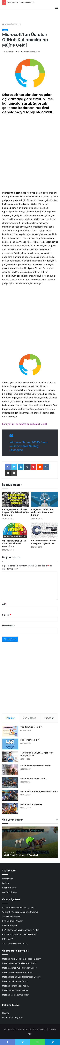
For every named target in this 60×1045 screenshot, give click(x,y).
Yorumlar (49, 717)
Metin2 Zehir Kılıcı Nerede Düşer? (17, 972)
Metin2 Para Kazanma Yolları (15, 995)
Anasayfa (8, 24)
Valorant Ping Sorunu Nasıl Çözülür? (19, 907)
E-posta (6, 615)
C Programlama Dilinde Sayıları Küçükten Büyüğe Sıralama (15, 512)
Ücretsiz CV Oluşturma (12, 1017)
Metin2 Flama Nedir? (31, 804)
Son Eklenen (29, 717)
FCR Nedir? (7, 939)
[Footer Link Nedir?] (10, 744)
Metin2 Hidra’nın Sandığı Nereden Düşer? (21, 977)
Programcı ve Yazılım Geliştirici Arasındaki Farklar (42, 512)
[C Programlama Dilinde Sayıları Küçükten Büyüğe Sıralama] (15, 499)
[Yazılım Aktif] (7, 11)
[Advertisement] (30, 153)
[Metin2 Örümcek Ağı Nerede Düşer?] (10, 795)
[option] (30, 842)
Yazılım (17, 24)
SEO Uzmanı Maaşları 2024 (15, 943)
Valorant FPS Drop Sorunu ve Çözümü (20, 912)
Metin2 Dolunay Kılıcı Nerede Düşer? (19, 963)
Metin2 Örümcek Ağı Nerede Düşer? (39, 791)
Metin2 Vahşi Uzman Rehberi (15, 990)
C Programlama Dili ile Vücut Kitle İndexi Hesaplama (14, 543)
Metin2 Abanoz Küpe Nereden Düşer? (19, 968)
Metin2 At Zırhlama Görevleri (21, 855)
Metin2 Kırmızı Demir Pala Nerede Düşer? (21, 959)
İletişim (5, 883)
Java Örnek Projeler (11, 916)
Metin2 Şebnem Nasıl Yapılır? (15, 986)
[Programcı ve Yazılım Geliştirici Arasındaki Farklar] (44, 499)
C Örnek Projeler (9, 925)
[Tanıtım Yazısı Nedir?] (10, 731)
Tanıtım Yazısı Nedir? (31, 726)
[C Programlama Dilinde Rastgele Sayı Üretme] (44, 530)
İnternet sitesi (8, 626)
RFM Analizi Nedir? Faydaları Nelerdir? (20, 934)
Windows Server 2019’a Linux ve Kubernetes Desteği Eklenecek (28, 446)
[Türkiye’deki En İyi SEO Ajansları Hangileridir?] (10, 756)
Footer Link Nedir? (29, 739)
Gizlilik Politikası (9, 892)
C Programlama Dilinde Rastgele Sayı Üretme (43, 542)
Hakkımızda (7, 879)
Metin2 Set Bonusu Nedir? (33, 778)
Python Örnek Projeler (12, 921)
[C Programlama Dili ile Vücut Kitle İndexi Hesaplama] (15, 530)
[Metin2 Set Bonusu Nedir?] (10, 782)
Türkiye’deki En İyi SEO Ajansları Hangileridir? (36, 754)
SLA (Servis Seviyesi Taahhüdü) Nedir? (20, 930)
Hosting (5, 1013)
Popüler (10, 717)
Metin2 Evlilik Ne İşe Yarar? (14, 981)
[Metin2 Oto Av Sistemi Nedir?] (10, 769)
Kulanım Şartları (9, 888)
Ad (4, 604)
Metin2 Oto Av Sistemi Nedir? (20, 2)
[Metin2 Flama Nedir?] (10, 808)
